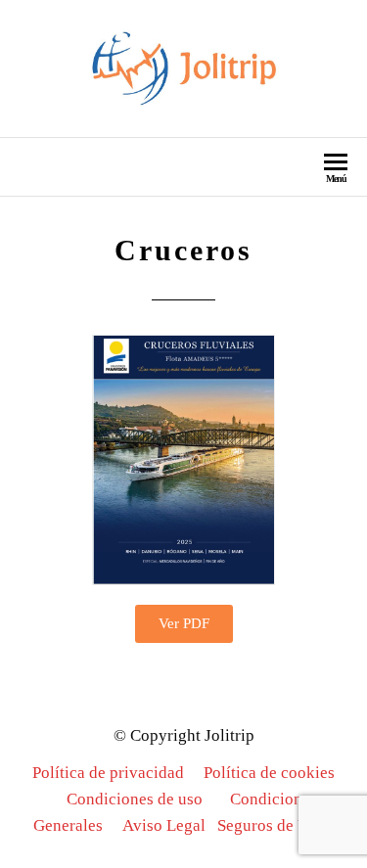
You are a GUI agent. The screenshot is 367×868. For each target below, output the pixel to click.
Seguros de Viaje (275, 825)
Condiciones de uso (135, 799)
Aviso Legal (164, 825)
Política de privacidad (108, 772)
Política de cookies (269, 772)
